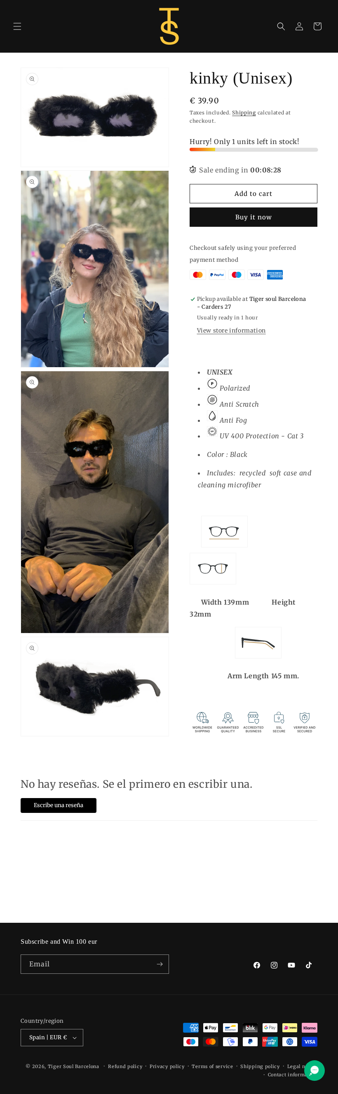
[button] (17, 26)
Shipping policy (260, 1066)
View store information (231, 330)
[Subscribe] (159, 964)
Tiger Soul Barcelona (73, 1066)
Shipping (244, 112)
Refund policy (125, 1066)
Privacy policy (167, 1066)
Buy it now (253, 217)
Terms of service (212, 1066)
